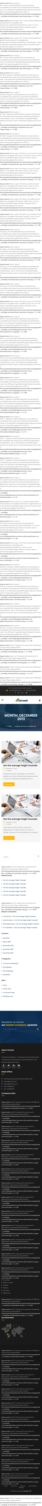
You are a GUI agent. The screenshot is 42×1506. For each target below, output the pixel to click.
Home (9, 726)
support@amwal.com (11, 1084)
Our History (6, 1280)
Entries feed (7, 989)
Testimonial (6, 1293)
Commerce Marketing (10, 963)
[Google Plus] (22, 693)
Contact (21, 1488)
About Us (14, 1486)
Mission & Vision (8, 1283)
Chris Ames (7, 916)
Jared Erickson (8, 920)
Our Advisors (33, 1486)
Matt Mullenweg (8, 924)
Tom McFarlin (7, 928)
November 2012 (8, 953)
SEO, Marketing (8, 971)
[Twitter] (18, 693)
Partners (5, 1288)
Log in (5, 985)
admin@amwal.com (10, 1081)
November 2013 (8, 949)
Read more (9, 784)
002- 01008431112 (9, 1086)
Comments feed (8, 993)
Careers (5, 1285)
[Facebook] (16, 693)
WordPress (6, 975)
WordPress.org (8, 996)
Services (22, 1486)
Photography (7, 967)
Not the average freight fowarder (20, 765)
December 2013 (8, 946)
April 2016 (6, 938)
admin (9, 771)
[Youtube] (26, 693)
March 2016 (7, 942)
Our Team (6, 1290)
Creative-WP (27, 1491)
